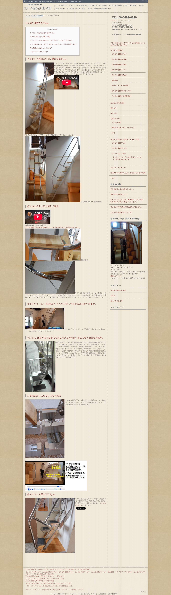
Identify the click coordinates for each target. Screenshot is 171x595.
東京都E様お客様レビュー (119, 194)
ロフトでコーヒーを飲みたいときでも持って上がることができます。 (52, 40)
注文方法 (141, 5)
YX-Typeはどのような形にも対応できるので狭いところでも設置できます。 (54, 44)
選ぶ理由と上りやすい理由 (76, 8)
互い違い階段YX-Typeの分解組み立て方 (38, 227)
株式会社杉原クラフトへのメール (123, 128)
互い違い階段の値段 (117, 103)
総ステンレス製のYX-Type (39, 51)
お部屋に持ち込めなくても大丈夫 (41, 48)
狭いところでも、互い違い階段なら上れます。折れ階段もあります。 (50, 586)
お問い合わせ (60, 8)
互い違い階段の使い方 (119, 148)
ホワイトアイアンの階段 (120, 85)
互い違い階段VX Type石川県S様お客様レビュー (127, 207)
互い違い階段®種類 (115, 5)
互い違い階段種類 (37, 15)
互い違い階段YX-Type (37, 23)
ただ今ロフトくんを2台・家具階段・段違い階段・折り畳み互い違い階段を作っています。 (127, 201)
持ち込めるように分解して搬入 (40, 36)
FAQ (113, 133)
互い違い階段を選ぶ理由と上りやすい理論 (125, 139)
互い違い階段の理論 (118, 143)
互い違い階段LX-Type (119, 64)
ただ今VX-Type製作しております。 (122, 212)
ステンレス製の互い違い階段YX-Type (42, 33)
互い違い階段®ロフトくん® (121, 91)
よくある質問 (116, 122)
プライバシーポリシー (118, 167)
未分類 (113, 296)
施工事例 (133, 5)
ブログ (89, 8)
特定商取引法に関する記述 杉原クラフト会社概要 (128, 173)
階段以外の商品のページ (102, 8)
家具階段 (115, 80)
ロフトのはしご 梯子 (119, 153)
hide (55, 29)
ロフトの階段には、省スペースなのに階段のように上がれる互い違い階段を (81, 5)
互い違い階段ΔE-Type (119, 54)
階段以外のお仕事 (117, 301)
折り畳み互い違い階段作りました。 (123, 189)
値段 (126, 5)
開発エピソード (116, 276)
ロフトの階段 (38, 7)
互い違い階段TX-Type (119, 70)
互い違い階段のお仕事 (118, 290)
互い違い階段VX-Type (119, 59)
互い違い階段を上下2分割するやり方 (65, 227)
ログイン (144, 592)
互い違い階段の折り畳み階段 (121, 96)
